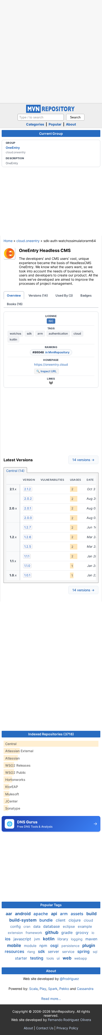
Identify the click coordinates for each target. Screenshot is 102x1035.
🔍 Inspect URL (46, 371)
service (68, 951)
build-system (23, 920)
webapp (80, 958)
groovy (83, 932)
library (63, 939)
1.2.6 (27, 537)
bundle (46, 920)
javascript (23, 939)
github (52, 932)
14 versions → (83, 460)
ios (8, 939)
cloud (77, 333)
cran (27, 926)
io (93, 933)
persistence (70, 946)
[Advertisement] (51, 51)
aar (9, 913)
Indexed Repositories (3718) (51, 734)
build (91, 913)
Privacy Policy (67, 1028)
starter (21, 958)
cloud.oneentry (28, 241)
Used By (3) (64, 295)
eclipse (69, 926)
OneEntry (13, 147)
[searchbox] (41, 117)
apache (41, 913)
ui (59, 958)
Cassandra (85, 989)
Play (43, 989)
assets (77, 913)
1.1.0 (27, 566)
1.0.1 (27, 575)
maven (91, 939)
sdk (29, 333)
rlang (31, 952)
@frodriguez (69, 979)
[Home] (51, 112)
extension (16, 933)
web (67, 958)
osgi (55, 945)
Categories (35, 124)
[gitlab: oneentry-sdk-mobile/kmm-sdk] (51, 383)
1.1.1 (26, 556)
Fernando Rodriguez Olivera (69, 1020)
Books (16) (15, 304)
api (54, 913)
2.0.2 (28, 498)
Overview (14, 295)
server (54, 951)
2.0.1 (27, 508)
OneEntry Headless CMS (45, 250)
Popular (55, 124)
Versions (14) (38, 295)
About (71, 124)
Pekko (64, 989)
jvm (37, 939)
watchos (15, 333)
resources (15, 951)
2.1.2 (27, 489)
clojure (75, 920)
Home (8, 241)
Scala (33, 989)
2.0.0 (28, 518)
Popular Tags (51, 905)
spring (84, 951)
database (52, 926)
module (30, 945)
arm (40, 333)
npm (43, 945)
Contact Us (44, 1028)
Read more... (51, 999)
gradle (67, 932)
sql (95, 952)
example (85, 926)
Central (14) (15, 471)
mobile (14, 945)
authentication (58, 333)
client (61, 920)
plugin (88, 945)
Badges (86, 295)
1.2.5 (27, 546)
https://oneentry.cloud (51, 364)
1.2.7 (27, 527)
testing (37, 958)
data (37, 926)
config (16, 926)
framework (34, 933)
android (23, 913)
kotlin (13, 339)
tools (50, 958)
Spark (52, 989)
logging (77, 939)
